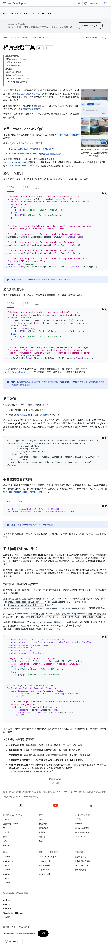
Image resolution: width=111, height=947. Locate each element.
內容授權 (36, 792)
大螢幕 (78, 819)
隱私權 (42, 837)
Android (6, 819)
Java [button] (21, 501)
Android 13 (7, 874)
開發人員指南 (44, 861)
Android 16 (8, 861)
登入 (106, 3)
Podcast (6, 845)
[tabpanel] (55, 231)
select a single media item (27, 355)
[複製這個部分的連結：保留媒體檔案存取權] (35, 479)
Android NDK (44, 874)
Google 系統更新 (22, 415)
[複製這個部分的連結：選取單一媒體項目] (27, 173)
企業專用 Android (10, 824)
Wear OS (79, 824)
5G (40, 841)
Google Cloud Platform (13, 913)
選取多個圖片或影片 (53, 153)
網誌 (5, 841)
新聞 (5, 837)
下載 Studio (44, 869)
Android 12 (8, 878)
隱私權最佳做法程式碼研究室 (26, 93)
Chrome (6, 904)
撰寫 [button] (37, 188)
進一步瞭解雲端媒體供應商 (27, 109)
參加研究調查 (80, 869)
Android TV (80, 837)
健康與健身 (44, 828)
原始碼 (6, 832)
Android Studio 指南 (47, 857)
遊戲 (41, 819)
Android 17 (8, 857)
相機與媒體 (44, 832)
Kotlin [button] (9, 501)
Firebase (7, 908)
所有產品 (7, 917)
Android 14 (8, 869)
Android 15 (8, 865)
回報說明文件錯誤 (82, 861)
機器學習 (43, 824)
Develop (8, 13)
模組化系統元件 (41, 415)
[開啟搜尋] (73, 3)
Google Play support (83, 865)
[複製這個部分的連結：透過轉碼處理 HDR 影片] (40, 549)
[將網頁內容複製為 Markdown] (47, 48)
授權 (13, 927)
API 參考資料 (44, 865)
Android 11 (7, 882)
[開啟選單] (4, 3)
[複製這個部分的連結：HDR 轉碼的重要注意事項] (36, 739)
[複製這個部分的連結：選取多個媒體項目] (27, 289)
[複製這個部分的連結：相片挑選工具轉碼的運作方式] (40, 584)
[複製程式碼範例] (106, 193)
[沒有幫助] (106, 38)
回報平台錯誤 (80, 857)
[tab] (10, 188)
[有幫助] (102, 38)
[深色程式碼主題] (102, 193)
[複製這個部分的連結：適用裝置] (19, 399)
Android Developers (11, 37)
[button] (10, 188)
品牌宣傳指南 (24, 927)
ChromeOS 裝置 (82, 828)
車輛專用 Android (82, 832)
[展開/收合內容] (21, 56)
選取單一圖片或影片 (44, 149)
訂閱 (43, 933)
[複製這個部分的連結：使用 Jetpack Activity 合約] (46, 129)
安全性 (6, 828)
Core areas (24, 13)
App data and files (46, 13)
